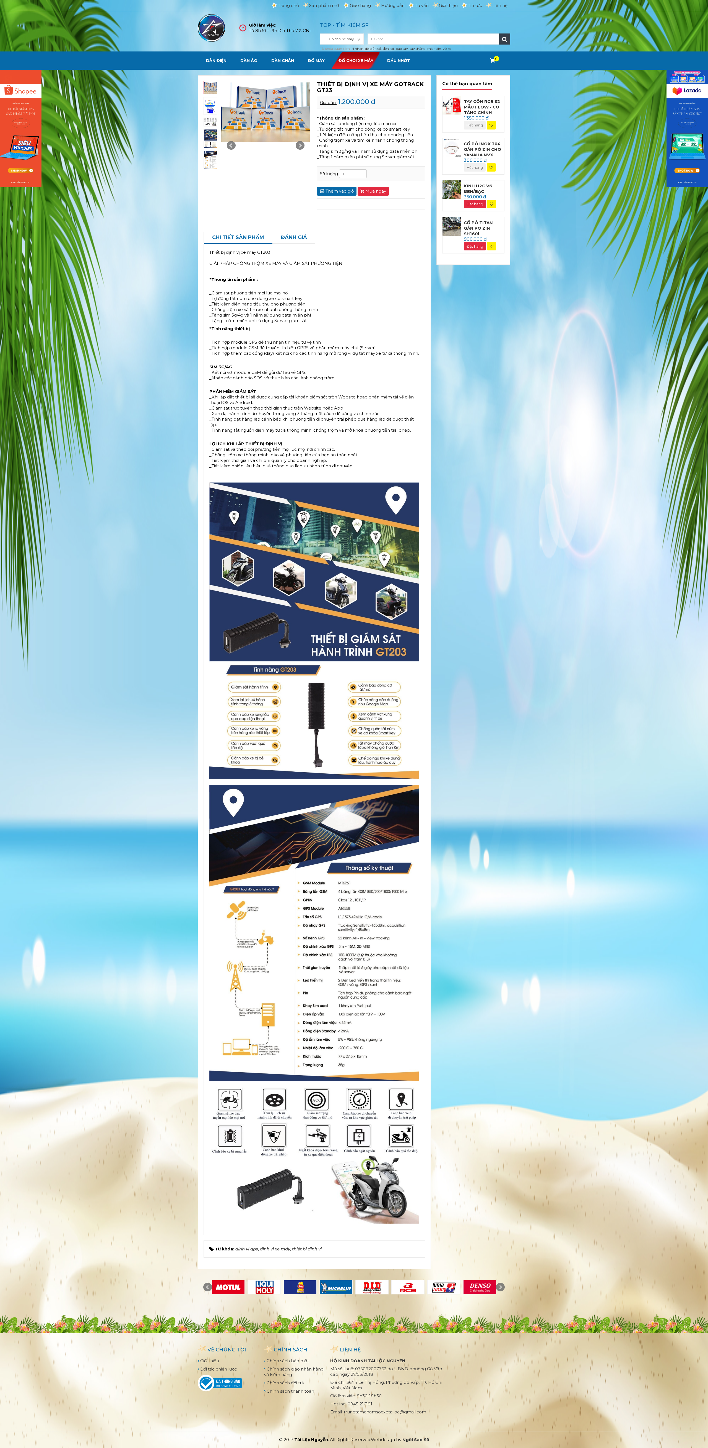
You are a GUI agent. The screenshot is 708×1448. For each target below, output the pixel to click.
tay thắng (418, 48)
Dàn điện (216, 60)
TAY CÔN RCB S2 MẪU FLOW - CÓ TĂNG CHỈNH (482, 107)
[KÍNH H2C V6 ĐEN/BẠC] (451, 189)
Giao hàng (360, 5)
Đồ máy (316, 60)
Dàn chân (282, 60)
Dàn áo (248, 60)
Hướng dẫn (393, 5)
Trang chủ (288, 5)
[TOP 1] (300, 1287)
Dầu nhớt (398, 60)
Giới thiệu (448, 5)
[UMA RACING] (444, 1287)
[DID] (372, 1287)
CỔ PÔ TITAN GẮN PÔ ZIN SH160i (478, 228)
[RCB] (408, 1287)
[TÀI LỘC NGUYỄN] (211, 27)
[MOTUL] (228, 1287)
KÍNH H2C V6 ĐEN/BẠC (478, 188)
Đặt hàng (475, 204)
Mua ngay (375, 191)
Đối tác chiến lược (218, 1369)
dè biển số (373, 48)
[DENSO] (480, 1287)
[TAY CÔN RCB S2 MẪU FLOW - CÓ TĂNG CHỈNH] (451, 104)
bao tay (402, 48)
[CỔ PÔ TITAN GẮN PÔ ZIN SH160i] (451, 226)
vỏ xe (447, 48)
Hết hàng (475, 125)
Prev (231, 145)
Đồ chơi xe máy (356, 60)
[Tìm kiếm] (504, 39)
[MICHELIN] (336, 1287)
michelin (434, 48)
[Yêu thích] (491, 125)
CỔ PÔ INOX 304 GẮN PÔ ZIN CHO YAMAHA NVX (482, 149)
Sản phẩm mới (324, 5)
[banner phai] (687, 128)
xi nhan (357, 48)
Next (300, 145)
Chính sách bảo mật (287, 1360)
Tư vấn (422, 5)
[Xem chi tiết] (492, 60)
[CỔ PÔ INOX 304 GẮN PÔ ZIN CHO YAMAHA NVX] (451, 147)
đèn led (388, 48)
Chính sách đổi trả (285, 1382)
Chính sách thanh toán (290, 1391)
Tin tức (475, 5)
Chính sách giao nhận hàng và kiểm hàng (294, 1371)
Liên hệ (499, 5)
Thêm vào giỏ (339, 191)
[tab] (238, 238)
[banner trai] (20, 128)
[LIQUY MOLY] (264, 1287)
